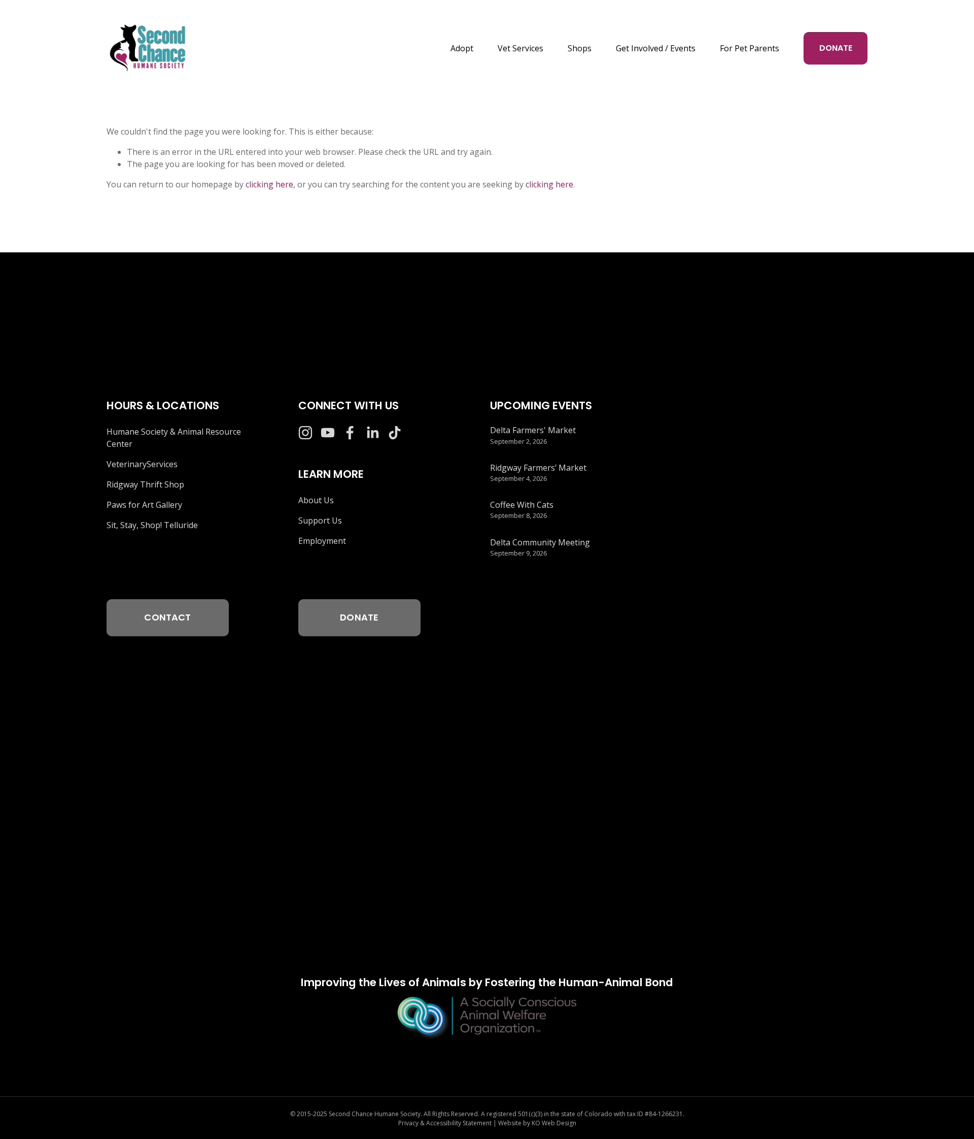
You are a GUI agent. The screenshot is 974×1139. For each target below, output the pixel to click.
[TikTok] (395, 433)
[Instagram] (305, 433)
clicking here (269, 184)
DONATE (835, 48)
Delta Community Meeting (540, 542)
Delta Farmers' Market (533, 430)
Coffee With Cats (521, 504)
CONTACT (167, 617)
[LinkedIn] (372, 433)
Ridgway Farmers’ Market (538, 467)
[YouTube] (328, 433)
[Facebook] (350, 433)
